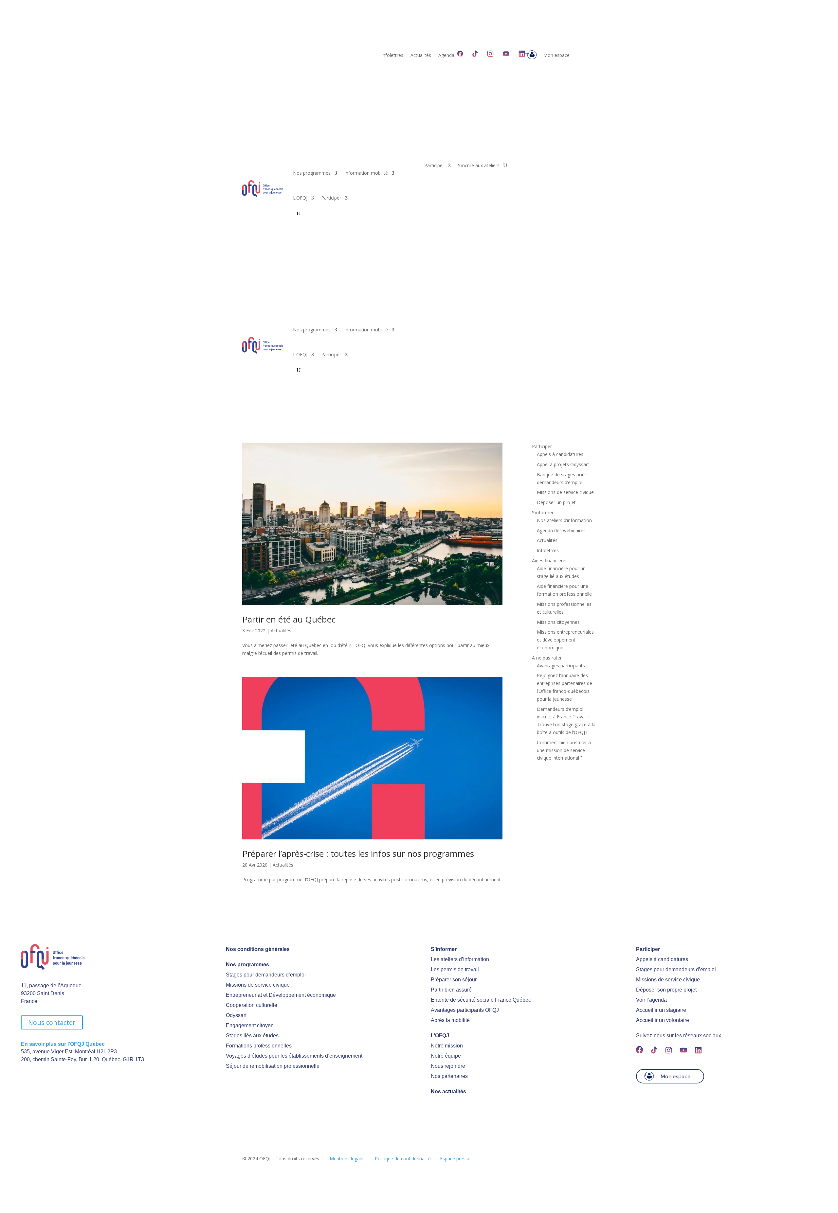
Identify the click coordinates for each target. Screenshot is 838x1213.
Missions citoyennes (558, 622)
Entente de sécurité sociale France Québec (481, 1000)
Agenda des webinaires (561, 530)
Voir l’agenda (651, 1000)
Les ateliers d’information (460, 959)
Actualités (420, 55)
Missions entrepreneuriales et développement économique (565, 640)
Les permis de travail (455, 969)
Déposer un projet (556, 502)
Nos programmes (312, 173)
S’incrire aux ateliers (479, 165)
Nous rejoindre (448, 1066)
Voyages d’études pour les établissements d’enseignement (294, 1056)
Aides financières (550, 560)
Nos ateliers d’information (564, 520)
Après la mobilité (450, 1020)
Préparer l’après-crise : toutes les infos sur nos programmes (358, 853)
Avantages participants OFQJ (465, 1010)
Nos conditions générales (258, 949)
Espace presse (455, 1158)
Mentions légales (348, 1158)
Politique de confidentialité (403, 1158)
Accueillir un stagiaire (661, 1010)
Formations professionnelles (259, 1045)
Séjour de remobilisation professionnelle (272, 1066)
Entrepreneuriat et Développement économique (281, 995)
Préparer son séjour (454, 979)
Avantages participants (561, 665)
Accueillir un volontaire (662, 1020)
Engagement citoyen (250, 1025)
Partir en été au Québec (289, 619)
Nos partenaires (449, 1076)
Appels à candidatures (560, 454)
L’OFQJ (300, 198)
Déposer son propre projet (666, 990)
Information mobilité (366, 173)
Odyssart (236, 1015)
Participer (331, 198)
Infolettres (392, 55)
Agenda (446, 55)
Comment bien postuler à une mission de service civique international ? (564, 750)
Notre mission (447, 1045)
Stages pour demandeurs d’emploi (266, 974)
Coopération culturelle (251, 1005)
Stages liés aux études (252, 1035)
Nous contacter (52, 1022)
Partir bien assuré (451, 990)
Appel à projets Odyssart (563, 464)
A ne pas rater (547, 658)
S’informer (543, 512)
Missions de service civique (565, 492)
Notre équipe (446, 1056)
